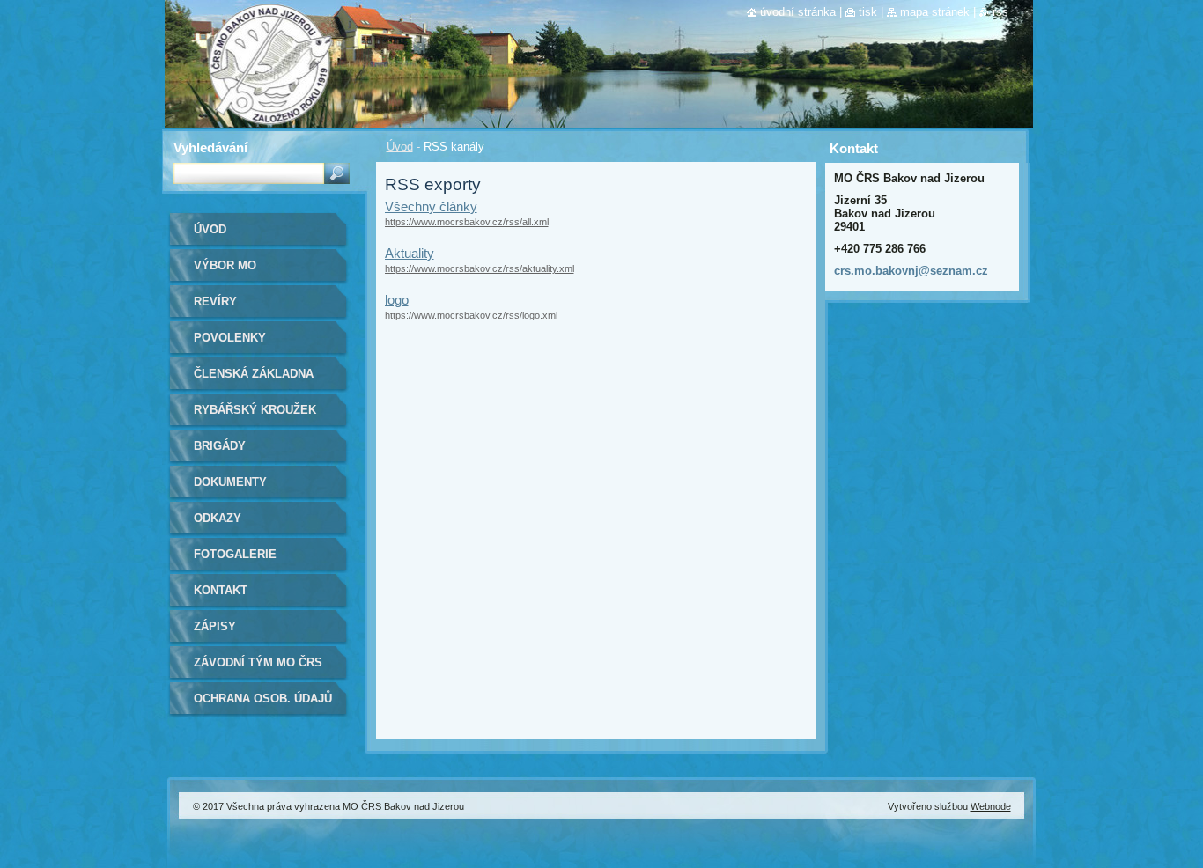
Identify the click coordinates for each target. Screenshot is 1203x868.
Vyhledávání (210, 147)
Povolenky (230, 337)
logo (397, 299)
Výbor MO (225, 265)
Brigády (220, 445)
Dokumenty (230, 482)
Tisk (868, 11)
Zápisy (215, 626)
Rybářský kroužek (255, 409)
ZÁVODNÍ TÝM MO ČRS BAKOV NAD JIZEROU (258, 668)
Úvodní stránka (798, 11)
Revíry (215, 301)
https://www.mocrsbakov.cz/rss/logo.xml (471, 315)
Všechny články (431, 206)
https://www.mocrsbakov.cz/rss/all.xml (467, 222)
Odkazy (217, 518)
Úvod (400, 146)
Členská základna (254, 373)
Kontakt (220, 590)
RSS (1000, 11)
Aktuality (409, 253)
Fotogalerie (235, 554)
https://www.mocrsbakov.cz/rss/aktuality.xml (479, 268)
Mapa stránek (935, 11)
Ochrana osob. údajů (263, 698)
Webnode (991, 806)
